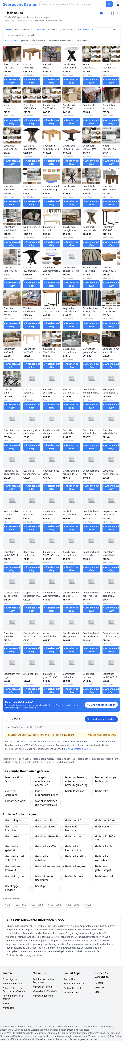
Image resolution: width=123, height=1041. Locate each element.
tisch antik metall (66, 758)
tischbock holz (74, 836)
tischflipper (42, 886)
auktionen (52, 29)
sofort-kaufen (67, 29)
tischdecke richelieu (41, 858)
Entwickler (69, 979)
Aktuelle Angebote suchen (102, 734)
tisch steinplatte (45, 826)
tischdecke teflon (75, 856)
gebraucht (27, 29)
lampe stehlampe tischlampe (105, 779)
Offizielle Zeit (71, 992)
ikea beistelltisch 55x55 (15, 779)
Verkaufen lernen (42, 986)
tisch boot (83, 758)
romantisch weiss (16, 801)
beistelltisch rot (74, 791)
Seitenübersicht (72, 987)
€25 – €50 (21, 904)
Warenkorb (8, 1007)
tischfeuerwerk (104, 876)
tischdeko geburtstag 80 (103, 868)
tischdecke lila (103, 846)
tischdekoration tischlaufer (44, 878)
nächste (19, 35)
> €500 (87, 904)
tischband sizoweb (46, 836)
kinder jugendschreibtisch (46, 793)
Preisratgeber (10, 979)
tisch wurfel (102, 826)
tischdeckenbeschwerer (48, 866)
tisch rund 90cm (105, 820)
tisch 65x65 (25, 758)
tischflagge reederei (12, 888)
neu (17, 29)
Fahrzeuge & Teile (24, 20)
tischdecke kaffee (45, 846)
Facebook (100, 987)
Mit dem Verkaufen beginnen (43, 980)
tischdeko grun (14, 876)
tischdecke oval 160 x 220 (14, 858)
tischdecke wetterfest (101, 858)
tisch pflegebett (14, 820)
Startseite (9, 21)
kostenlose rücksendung (60, 40)
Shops (6, 1003)
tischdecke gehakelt (11, 848)
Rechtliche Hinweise (13, 983)
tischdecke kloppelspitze (73, 848)
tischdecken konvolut (12, 868)
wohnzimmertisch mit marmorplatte (46, 803)
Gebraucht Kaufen (20, 4)
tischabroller (13, 836)
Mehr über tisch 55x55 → (77, 748)
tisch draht (112, 758)
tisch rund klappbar (11, 828)
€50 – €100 (37, 904)
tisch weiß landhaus (71, 828)
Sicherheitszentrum (74, 983)
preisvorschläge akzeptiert (33, 40)
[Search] (109, 4)
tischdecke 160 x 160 (105, 838)
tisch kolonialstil (65, 761)
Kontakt (99, 982)
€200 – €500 (72, 904)
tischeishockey (74, 876)
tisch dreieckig (10, 761)
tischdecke (101, 791)
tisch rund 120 (44, 820)
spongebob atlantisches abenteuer (42, 781)
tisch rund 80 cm (75, 820)
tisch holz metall (29, 761)
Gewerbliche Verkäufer (45, 991)
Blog (97, 991)
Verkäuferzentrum (43, 995)
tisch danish (97, 758)
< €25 (7, 904)
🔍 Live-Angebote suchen (101, 719)
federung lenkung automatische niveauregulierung (76, 781)
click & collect (81, 40)
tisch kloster (47, 761)
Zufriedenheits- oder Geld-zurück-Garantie (14, 989)
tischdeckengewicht (77, 866)
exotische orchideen (11, 793)
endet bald (32, 35)
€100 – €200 (54, 904)
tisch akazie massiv (43, 758)
